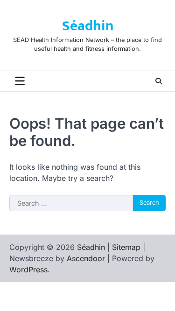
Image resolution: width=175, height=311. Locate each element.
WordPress (28, 269)
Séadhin (87, 26)
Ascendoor (86, 258)
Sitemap (126, 247)
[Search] (159, 81)
